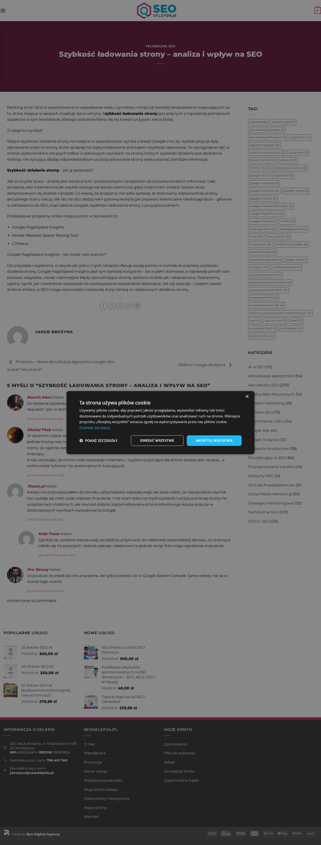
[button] (98, 440)
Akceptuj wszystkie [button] (214, 440)
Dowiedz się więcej (94, 427)
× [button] (247, 396)
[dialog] (160, 422)
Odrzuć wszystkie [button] (157, 440)
